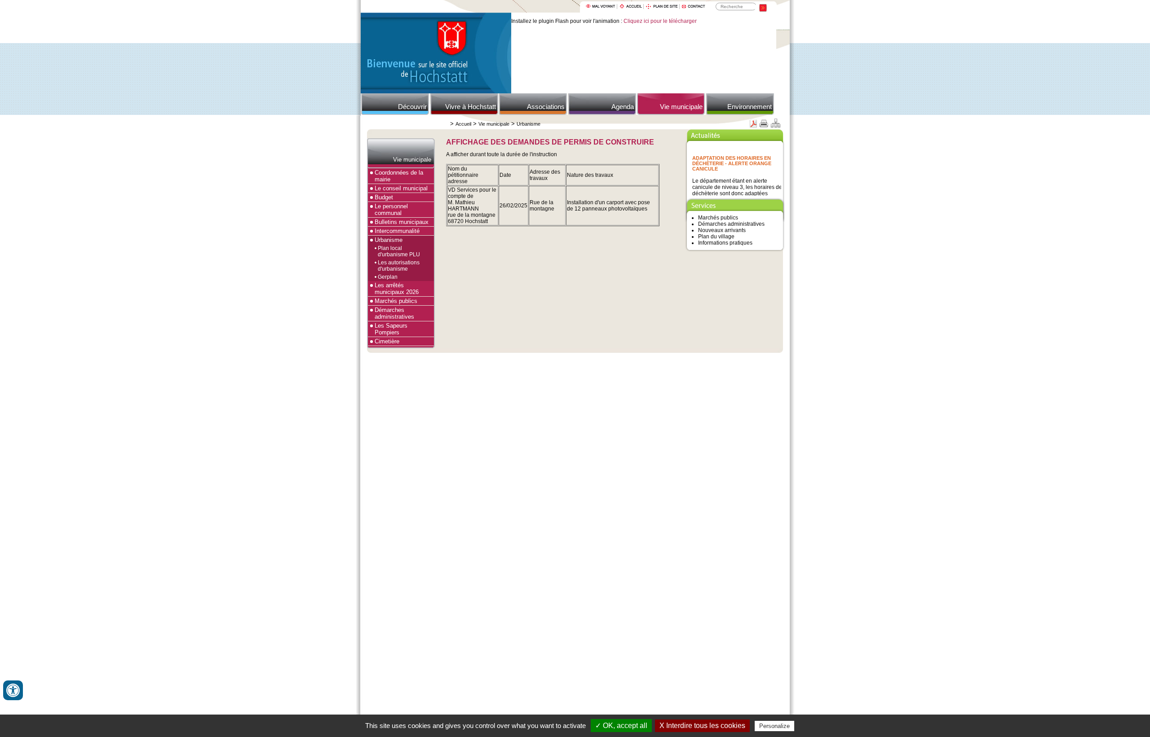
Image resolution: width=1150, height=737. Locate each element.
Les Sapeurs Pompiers (391, 329)
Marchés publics (396, 301)
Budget (384, 197)
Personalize (774, 726)
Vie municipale (681, 106)
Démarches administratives (394, 313)
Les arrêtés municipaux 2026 (397, 288)
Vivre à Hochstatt (470, 106)
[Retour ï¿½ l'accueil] (436, 91)
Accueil (463, 124)
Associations (546, 106)
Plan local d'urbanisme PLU (399, 251)
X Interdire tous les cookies (702, 725)
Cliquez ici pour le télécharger (660, 21)
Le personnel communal (391, 209)
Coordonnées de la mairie (399, 176)
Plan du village (716, 236)
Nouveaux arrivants (722, 230)
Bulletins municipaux (402, 222)
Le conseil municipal (401, 188)
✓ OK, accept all (621, 725)
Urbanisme (528, 124)
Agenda (622, 106)
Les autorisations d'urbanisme (399, 265)
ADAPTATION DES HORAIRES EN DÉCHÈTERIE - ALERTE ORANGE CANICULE (731, 159)
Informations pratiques (725, 243)
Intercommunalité (397, 231)
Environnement (749, 106)
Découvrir (412, 106)
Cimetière (387, 341)
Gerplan (388, 277)
